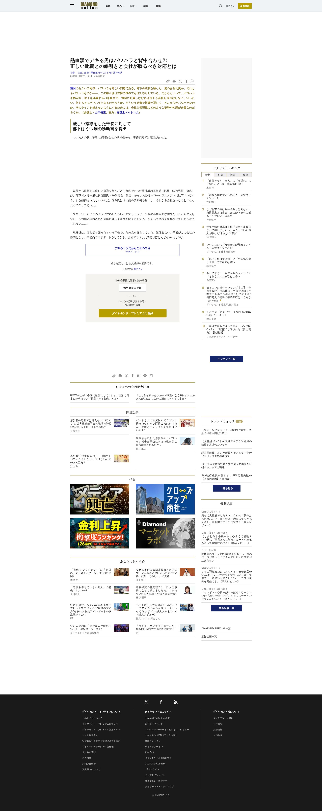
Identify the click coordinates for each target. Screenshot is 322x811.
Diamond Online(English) (157, 718)
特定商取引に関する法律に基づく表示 (101, 740)
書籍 (158, 6)
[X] (146, 702)
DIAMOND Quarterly (155, 763)
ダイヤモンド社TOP (223, 718)
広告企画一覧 (209, 636)
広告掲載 (86, 757)
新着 (108, 6)
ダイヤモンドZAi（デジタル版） (161, 735)
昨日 (220, 174)
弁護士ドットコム (128, 112)
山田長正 (100, 112)
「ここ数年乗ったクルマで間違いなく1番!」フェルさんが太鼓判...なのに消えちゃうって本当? (165, 396)
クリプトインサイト (155, 775)
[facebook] (161, 702)
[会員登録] (245, 6)
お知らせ (217, 735)
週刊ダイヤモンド (154, 723)
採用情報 (217, 729)
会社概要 (217, 723)
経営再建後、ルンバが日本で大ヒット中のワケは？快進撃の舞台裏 (226, 454)
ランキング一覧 (226, 359)
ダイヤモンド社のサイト (158, 711)
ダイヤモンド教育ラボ (156, 780)
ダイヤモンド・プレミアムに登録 (132, 313)
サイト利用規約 (90, 735)
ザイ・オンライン (154, 746)
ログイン (230, 6)
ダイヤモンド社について (226, 711)
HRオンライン (152, 769)
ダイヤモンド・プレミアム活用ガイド (101, 729)
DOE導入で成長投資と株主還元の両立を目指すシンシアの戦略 (226, 465)
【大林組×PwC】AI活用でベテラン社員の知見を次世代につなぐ (226, 442)
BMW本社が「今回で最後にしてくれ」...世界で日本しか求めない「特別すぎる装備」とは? (99, 396)
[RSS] (176, 702)
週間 (232, 174)
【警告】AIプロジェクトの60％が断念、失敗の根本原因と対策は (226, 431)
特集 (145, 6)
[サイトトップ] (89, 5)
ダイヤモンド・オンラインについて (101, 711)
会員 (245, 174)
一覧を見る (226, 488)
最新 (207, 174)
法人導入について (91, 769)
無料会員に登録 (132, 287)
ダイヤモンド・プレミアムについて (100, 723)
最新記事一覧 (226, 608)
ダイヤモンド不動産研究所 (158, 757)
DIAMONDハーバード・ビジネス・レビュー (167, 729)
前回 (73, 88)
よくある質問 (89, 752)
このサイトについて (92, 718)
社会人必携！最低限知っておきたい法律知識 (99, 72)
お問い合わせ (89, 763)
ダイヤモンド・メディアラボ (159, 786)
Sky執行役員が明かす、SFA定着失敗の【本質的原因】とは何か (226, 476)
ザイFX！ (150, 752)
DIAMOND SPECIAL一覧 (216, 628)
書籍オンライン (152, 740)
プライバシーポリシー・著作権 (98, 746)
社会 (72, 72)
